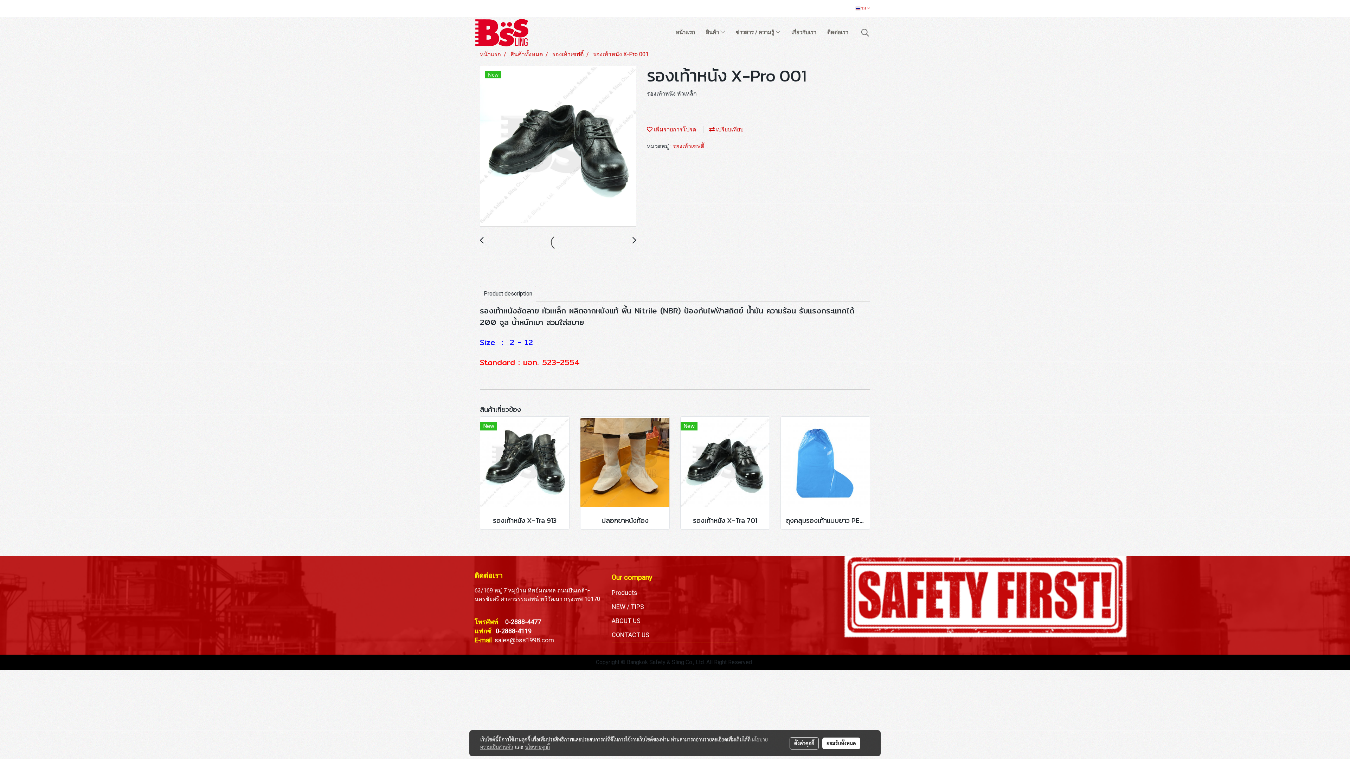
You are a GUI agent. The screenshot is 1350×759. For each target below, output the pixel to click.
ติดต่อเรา (837, 32)
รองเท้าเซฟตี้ (688, 146)
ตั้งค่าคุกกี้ (804, 743)
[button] (865, 32)
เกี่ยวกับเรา (803, 32)
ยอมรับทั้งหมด (841, 743)
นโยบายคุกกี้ (537, 747)
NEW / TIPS (628, 606)
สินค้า (713, 32)
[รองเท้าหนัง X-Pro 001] (558, 146)
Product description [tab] (508, 293)
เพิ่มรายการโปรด (674, 129)
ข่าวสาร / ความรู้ (756, 32)
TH (863, 8)
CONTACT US (630, 634)
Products (624, 592)
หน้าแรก (685, 32)
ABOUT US (626, 620)
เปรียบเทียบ (729, 129)
